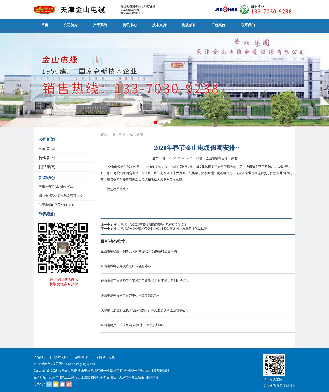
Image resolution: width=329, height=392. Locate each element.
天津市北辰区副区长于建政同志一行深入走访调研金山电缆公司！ (146, 310)
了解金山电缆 (105, 357)
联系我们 (47, 214)
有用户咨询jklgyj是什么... (56, 186)
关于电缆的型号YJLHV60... (57, 205)
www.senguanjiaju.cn (81, 364)
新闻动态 (47, 177)
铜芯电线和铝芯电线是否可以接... (62, 195)
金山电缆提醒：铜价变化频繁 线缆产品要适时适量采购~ (140, 251)
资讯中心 (118, 134)
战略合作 (81, 357)
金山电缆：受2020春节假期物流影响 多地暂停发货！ (150, 224)
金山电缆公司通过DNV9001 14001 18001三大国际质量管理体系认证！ (162, 228)
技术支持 (60, 357)
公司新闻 (47, 139)
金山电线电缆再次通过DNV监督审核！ (127, 266)
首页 (104, 134)
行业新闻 (47, 158)
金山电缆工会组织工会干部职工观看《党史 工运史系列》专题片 (145, 281)
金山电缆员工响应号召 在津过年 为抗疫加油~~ (133, 325)
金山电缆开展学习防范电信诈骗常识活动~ (130, 295)
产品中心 (40, 357)
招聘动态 (47, 167)
